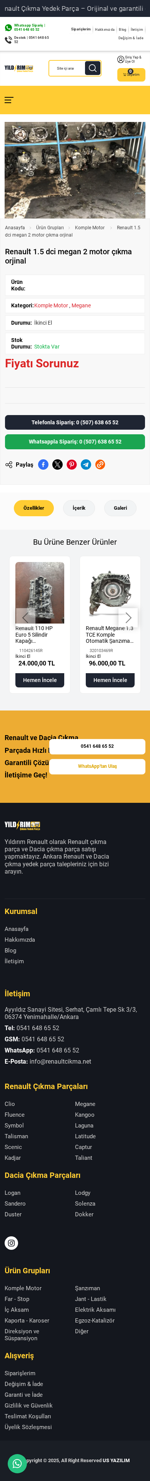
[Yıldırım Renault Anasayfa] (19, 68)
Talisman (16, 1136)
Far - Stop (17, 1299)
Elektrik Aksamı (95, 1309)
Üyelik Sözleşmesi (28, 1427)
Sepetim (133, 75)
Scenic (13, 1147)
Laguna (84, 1125)
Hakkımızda (105, 30)
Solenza (85, 1203)
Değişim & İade (130, 38)
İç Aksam (17, 1309)
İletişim (137, 30)
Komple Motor (90, 227)
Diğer (81, 1331)
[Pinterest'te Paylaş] (72, 464)
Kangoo (85, 1114)
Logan (12, 1192)
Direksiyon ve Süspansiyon (22, 1335)
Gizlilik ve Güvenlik (29, 1405)
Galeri (120, 508)
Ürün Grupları (50, 227)
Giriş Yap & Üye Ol (133, 59)
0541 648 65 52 (97, 746)
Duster (13, 1214)
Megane (81, 305)
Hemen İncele (40, 680)
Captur (83, 1147)
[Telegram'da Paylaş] (86, 464)
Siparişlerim (81, 29)
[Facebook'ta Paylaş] (43, 464)
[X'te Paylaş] (57, 464)
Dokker (84, 1214)
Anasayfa (15, 227)
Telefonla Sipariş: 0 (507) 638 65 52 (75, 422)
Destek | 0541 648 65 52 (31, 40)
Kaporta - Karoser (27, 1320)
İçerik (79, 508)
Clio (10, 1104)
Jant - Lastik (91, 1299)
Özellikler (33, 508)
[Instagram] (11, 1243)
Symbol (14, 1125)
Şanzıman (87, 1288)
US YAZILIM (116, 1460)
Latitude (85, 1136)
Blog (122, 30)
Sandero (15, 1203)
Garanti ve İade (24, 1394)
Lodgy (82, 1192)
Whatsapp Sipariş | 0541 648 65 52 (29, 27)
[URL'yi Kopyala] (100, 464)
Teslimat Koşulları (28, 1416)
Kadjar (13, 1157)
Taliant (83, 1157)
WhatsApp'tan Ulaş (97, 766)
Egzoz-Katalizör (95, 1320)
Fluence (15, 1114)
